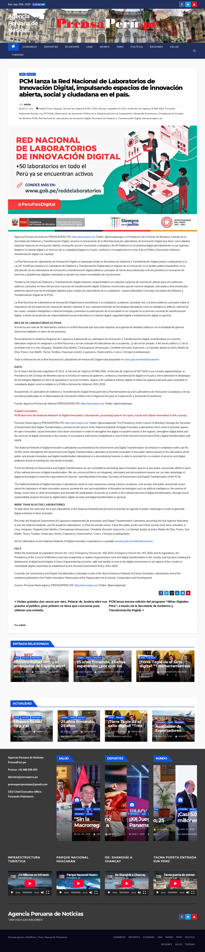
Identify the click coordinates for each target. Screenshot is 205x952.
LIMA (89, 46)
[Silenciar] (42, 892)
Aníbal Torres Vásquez (50, 108)
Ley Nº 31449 (46, 113)
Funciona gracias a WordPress (22, 937)
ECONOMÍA (72, 46)
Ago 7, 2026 (116, 834)
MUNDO (105, 46)
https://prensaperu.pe (83, 237)
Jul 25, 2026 (64, 834)
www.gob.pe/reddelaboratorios (141, 359)
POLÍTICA (137, 46)
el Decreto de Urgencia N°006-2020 (145, 108)
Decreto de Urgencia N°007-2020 (80, 108)
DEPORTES (51, 46)
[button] (194, 50)
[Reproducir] (12, 892)
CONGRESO (29, 46)
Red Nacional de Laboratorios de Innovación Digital (64, 118)
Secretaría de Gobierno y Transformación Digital (116, 118)
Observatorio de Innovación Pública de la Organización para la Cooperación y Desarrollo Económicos (106, 113)
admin (27, 104)
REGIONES (156, 46)
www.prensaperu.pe (152, 118)
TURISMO (18, 54)
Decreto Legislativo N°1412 (112, 108)
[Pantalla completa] (47, 892)
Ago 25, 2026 (23, 732)
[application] (30, 883)
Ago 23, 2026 (165, 736)
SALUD (174, 46)
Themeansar (61, 937)
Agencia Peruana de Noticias (23, 23)
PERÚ (120, 46)
